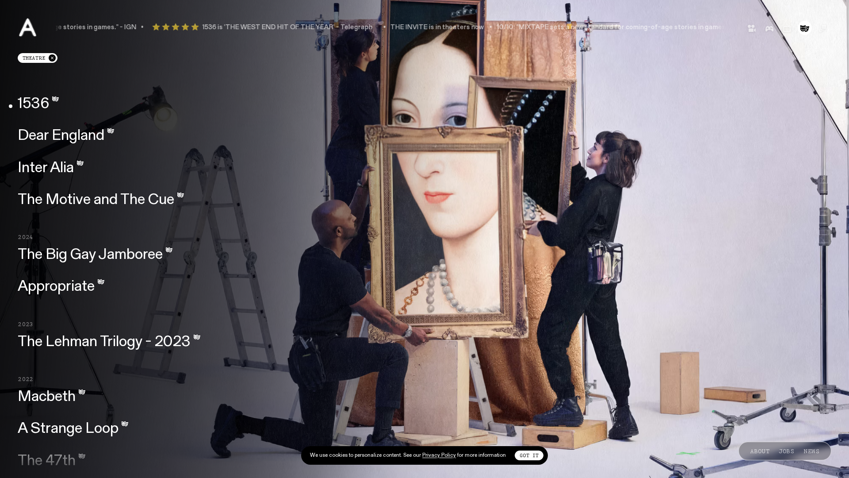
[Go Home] (28, 28)
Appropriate (56, 287)
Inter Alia (46, 168)
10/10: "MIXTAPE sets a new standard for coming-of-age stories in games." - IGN (583, 27)
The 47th (47, 461)
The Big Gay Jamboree (90, 255)
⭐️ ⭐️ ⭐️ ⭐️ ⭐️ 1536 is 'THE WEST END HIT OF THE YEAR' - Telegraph (225, 27)
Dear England (61, 136)
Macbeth (47, 397)
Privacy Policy (439, 455)
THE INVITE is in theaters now (399, 27)
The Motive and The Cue (96, 200)
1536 (33, 104)
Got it (529, 455)
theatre (39, 59)
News (811, 451)
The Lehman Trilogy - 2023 (104, 342)
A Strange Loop (68, 429)
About (760, 451)
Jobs (787, 451)
